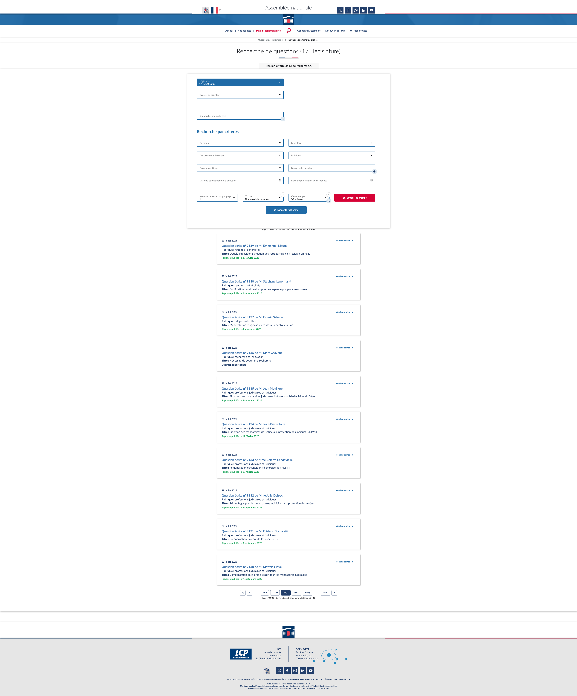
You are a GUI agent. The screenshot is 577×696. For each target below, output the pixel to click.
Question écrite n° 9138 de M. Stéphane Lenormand (256, 281)
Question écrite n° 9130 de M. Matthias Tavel (252, 566)
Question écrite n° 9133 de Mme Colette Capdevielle (257, 460)
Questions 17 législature (269, 39)
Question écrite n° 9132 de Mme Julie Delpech (253, 495)
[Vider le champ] (283, 194)
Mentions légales (247, 686)
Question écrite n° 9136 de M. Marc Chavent (252, 352)
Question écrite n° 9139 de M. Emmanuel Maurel (254, 245)
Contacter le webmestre (300, 686)
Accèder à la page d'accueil (288, 18)
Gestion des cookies (328, 686)
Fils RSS (315, 686)
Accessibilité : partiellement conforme (272, 686)
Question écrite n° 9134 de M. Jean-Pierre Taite (253, 424)
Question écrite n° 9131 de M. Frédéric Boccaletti (255, 531)
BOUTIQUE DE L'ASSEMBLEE (240, 679)
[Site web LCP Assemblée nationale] (258, 654)
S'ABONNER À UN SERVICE (300, 679)
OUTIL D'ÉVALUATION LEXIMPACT (332, 679)
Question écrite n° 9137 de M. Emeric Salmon (252, 317)
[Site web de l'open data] (319, 654)
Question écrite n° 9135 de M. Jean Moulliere (252, 388)
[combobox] (240, 82)
